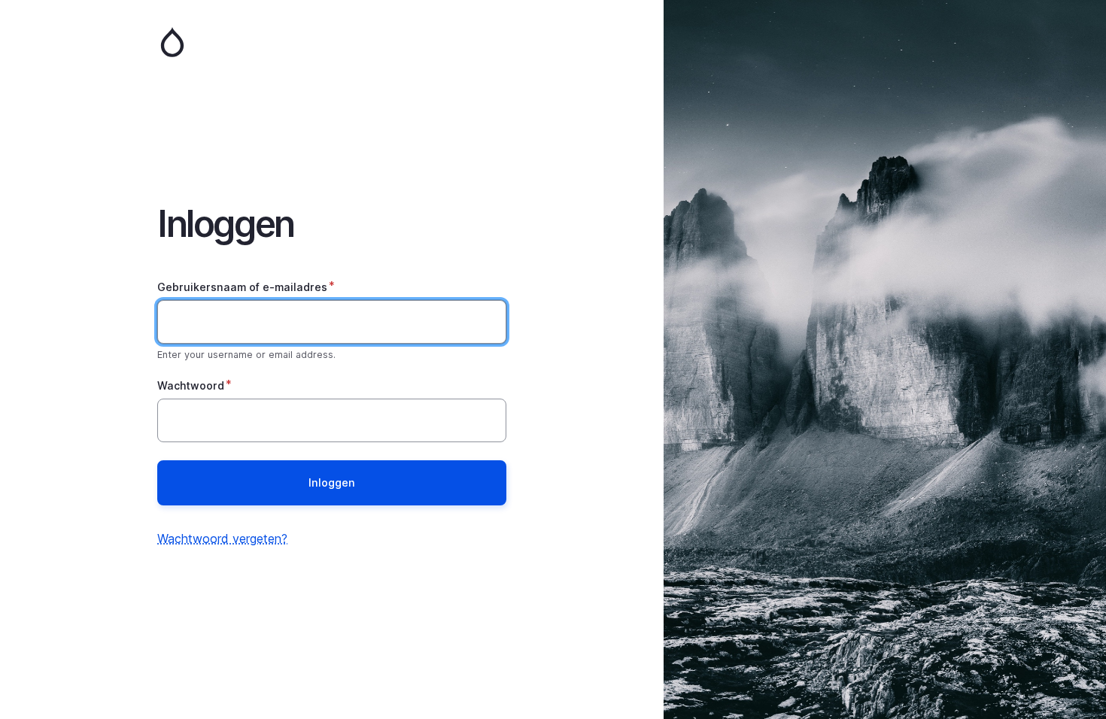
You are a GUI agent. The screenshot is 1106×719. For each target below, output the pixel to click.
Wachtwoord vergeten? (222, 538)
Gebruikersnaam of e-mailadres (242, 287)
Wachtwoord (190, 385)
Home (331, 42)
